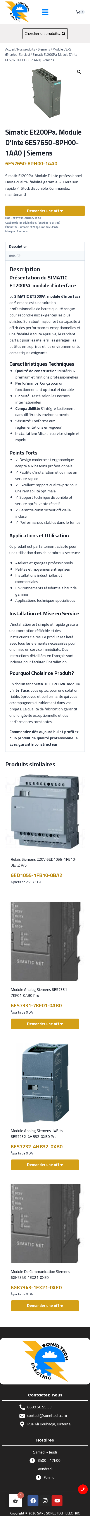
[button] (79, 72)
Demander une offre (45, 210)
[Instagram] (45, 1500)
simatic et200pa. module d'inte (39, 227)
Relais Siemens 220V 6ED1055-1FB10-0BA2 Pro (43, 862)
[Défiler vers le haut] (83, 1509)
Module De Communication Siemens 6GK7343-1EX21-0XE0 (40, 1274)
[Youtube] (57, 1500)
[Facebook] (33, 1500)
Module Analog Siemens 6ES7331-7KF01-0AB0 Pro (40, 992)
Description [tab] (18, 246)
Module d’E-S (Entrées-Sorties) (40, 222)
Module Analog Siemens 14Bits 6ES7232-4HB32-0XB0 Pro (37, 1133)
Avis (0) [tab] (15, 255)
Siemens (22, 231)
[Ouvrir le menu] (45, 12)
